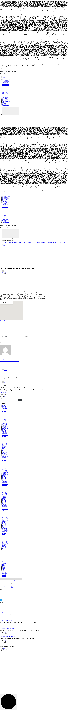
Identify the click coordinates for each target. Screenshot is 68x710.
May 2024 (4, 420)
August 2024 (4, 417)
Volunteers (4, 576)
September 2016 (5, 497)
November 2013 (5, 530)
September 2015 (5, 509)
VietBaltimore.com (5, 82)
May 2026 (4, 406)
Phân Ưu (3, 564)
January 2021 (4, 453)
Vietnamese (4, 575)
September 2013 (5, 532)
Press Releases (4, 566)
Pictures (3, 565)
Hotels (3, 558)
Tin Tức (3, 571)
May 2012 (4, 547)
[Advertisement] (34, 258)
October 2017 (4, 485)
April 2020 (4, 461)
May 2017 (4, 489)
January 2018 (4, 482)
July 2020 (3, 458)
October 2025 (4, 409)
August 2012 (4, 544)
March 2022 (4, 439)
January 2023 (4, 433)
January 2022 (4, 441)
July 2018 (3, 476)
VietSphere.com (4, 90)
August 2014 (4, 521)
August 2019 (4, 467)
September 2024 (5, 416)
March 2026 (4, 407)
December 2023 (4, 425)
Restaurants (4, 568)
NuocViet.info (4, 91)
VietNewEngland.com (6, 79)
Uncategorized (7, 272)
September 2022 (5, 435)
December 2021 (4, 442)
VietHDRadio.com (5, 99)
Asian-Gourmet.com (5, 103)
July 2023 (3, 429)
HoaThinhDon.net (5, 89)
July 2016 (3, 499)
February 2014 (4, 527)
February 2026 (4, 408)
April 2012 (4, 548)
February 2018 (4, 481)
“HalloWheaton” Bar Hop (12, 119)
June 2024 (4, 419)
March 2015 (4, 514)
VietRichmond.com (5, 85)
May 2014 (4, 524)
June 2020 (4, 459)
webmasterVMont (7, 271)
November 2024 (5, 415)
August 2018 (4, 475)
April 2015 (4, 513)
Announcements (3, 604)
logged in (6, 396)
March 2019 (4, 468)
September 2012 (5, 543)
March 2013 (4, 537)
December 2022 (4, 434)
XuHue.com (4, 104)
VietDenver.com (5, 97)
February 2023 (4, 432)
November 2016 (5, 495)
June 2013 (4, 535)
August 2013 (4, 533)
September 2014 (5, 520)
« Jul (10, 587)
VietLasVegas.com (5, 205)
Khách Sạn (4, 561)
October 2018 (4, 473)
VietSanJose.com (5, 96)
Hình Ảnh (4, 557)
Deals (3, 555)
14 (4, 583)
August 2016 (4, 498)
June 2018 (4, 477)
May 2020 (4, 460)
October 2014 (4, 519)
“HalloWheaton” (5, 119)
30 (11, 586)
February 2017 (4, 492)
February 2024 (4, 423)
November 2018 (5, 472)
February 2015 (4, 515)
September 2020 (5, 456)
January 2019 (4, 470)
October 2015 (4, 508)
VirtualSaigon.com (5, 102)
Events (3, 556)
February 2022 (4, 440)
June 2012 (4, 546)
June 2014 (4, 523)
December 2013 (4, 529)
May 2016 (4, 501)
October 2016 (4, 496)
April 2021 (4, 450)
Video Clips (4, 574)
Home (3, 247)
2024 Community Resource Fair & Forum (34, 119)
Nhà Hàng (4, 563)
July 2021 (3, 447)
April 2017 (4, 490)
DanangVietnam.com (5, 105)
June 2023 (4, 430)
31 (14, 586)
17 (14, 583)
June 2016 (4, 500)
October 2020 (4, 455)
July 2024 (3, 418)
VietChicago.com (5, 95)
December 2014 (4, 517)
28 (4, 586)
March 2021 (4, 451)
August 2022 (4, 436)
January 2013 (4, 539)
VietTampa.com (4, 94)
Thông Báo (4, 570)
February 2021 (4, 452)
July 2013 (3, 534)
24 (14, 584)
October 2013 (4, 531)
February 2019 (4, 469)
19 (20, 583)
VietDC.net (4, 83)
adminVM (5, 370)
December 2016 (4, 494)
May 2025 (4, 411)
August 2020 (4, 457)
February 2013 (4, 538)
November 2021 (5, 443)
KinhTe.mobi (4, 92)
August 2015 (4, 510)
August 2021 (4, 446)
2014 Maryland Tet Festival (22, 119)
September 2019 (5, 466)
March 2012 (4, 549)
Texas (3, 569)
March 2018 (4, 480)
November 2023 (5, 426)
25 (17, 584)
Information (4, 559)
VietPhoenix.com (5, 204)
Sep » (12, 587)
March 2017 (4, 491)
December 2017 (4, 483)
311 (42, 119)
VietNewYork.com (5, 80)
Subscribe (3, 77)
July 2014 (3, 522)
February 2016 (4, 504)
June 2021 (4, 448)
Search (1, 398)
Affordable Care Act (52, 119)
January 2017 (4, 493)
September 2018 (5, 474)
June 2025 (4, 410)
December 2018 (4, 471)
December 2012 (4, 540)
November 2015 (5, 507)
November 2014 (5, 518)
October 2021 (4, 444)
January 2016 (4, 505)
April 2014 (4, 525)
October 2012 (4, 542)
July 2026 (3, 405)
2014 (17, 119)
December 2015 (4, 506)
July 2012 (3, 545)
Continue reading (3, 379)
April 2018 (4, 479)
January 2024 (4, 424)
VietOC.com (4, 88)
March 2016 (4, 503)
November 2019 (5, 464)
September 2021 (5, 445)
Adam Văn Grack (46, 119)
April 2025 (4, 412)
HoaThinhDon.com (5, 84)
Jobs (3, 560)
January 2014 (4, 528)
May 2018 (4, 478)
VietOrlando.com (5, 86)
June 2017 (4, 488)
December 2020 (4, 454)
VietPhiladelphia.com (5, 81)
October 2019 (4, 465)
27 (1, 586)
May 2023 (4, 431)
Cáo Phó (3, 272)
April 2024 (4, 421)
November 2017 (5, 484)
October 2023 (4, 427)
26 (20, 584)
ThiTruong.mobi (5, 93)
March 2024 (4, 422)
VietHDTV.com (4, 98)
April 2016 (4, 502)
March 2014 (4, 526)
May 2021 (4, 449)
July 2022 (3, 437)
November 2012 (5, 541)
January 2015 (4, 516)
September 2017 (5, 486)
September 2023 (5, 428)
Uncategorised (4, 572)
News (3, 562)
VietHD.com (4, 100)
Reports (3, 567)
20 (1, 584)
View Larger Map (2, 320)
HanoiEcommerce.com (6, 101)
